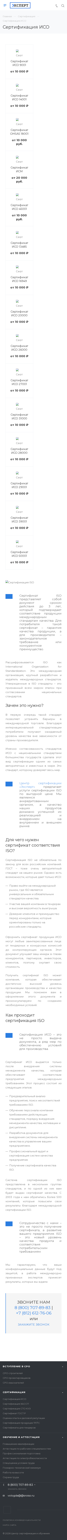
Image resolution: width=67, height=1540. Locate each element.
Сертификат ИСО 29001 (19, 485)
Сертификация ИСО (14, 1399)
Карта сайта (9, 1525)
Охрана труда (11, 1477)
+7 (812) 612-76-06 (33, 1313)
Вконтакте (7, 1509)
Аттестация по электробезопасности (25, 1458)
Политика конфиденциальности (22, 1520)
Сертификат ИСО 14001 (19, 97)
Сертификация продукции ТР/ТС (21, 1422)
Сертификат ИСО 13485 (19, 244)
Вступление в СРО (16, 1366)
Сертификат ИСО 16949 (19, 279)
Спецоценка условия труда (19, 1463)
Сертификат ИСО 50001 (19, 554)
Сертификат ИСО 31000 (19, 416)
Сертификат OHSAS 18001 (19, 131)
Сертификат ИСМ (19, 169)
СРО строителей (13, 1373)
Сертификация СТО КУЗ (17, 1408)
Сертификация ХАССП (16, 1403)
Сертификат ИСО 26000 (19, 347)
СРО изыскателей (13, 1382)
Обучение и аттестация (21, 1437)
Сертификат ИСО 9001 (19, 63)
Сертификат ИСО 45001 (19, 207)
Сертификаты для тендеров (19, 1427)
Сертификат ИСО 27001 (19, 382)
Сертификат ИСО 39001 (19, 519)
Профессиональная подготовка (21, 1453)
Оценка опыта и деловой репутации (24, 1418)
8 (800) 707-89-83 (33, 1307)
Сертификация (14, 1392)
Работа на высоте (13, 1472)
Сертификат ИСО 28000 (19, 450)
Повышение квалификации (18, 1444)
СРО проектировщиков (16, 1378)
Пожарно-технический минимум (22, 1467)
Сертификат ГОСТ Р (14, 1413)
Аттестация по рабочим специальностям (27, 1448)
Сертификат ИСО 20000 (19, 313)
